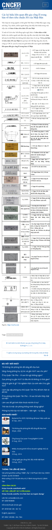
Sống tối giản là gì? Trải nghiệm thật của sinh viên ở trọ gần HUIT (26, 384)
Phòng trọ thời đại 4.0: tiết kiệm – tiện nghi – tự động (23, 410)
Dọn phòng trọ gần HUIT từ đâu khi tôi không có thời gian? (26, 379)
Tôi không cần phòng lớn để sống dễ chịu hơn (20, 367)
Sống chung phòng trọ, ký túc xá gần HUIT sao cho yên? (24, 371)
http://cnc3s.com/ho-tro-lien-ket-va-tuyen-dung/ (23, 494)
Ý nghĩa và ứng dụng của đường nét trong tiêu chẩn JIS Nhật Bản (27, 354)
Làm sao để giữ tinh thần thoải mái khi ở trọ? (20, 402)
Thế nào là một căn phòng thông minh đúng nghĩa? (23, 406)
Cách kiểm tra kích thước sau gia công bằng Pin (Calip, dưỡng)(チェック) (26, 344)
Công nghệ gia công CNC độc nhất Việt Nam (28, 459)
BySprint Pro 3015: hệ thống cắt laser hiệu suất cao (31, 418)
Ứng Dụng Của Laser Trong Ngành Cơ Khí (27, 438)
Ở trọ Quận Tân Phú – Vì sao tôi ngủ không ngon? (22, 375)
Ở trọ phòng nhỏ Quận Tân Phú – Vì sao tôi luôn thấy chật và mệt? (25, 397)
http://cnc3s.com (13, 325)
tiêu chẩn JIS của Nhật (14, 335)
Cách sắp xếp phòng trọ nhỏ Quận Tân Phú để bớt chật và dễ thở (25, 391)
